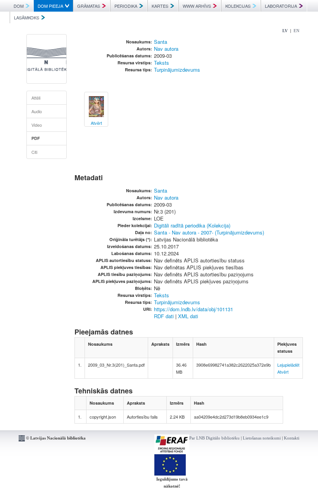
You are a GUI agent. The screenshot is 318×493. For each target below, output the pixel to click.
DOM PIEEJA (50, 6)
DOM (19, 6)
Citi (34, 152)
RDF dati (164, 316)
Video (36, 125)
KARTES (160, 6)
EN (296, 30)
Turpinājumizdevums (177, 69)
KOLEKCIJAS (238, 6)
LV (285, 30)
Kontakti (291, 438)
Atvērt (283, 372)
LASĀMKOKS (26, 17)
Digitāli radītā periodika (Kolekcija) (192, 225)
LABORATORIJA (281, 6)
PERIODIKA (125, 6)
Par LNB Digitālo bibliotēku (214, 438)
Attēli (35, 98)
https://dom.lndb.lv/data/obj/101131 (193, 309)
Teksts (161, 62)
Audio (36, 111)
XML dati (188, 316)
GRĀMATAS (88, 6)
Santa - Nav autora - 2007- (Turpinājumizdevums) (209, 232)
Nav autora (166, 48)
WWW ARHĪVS (197, 6)
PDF (35, 138)
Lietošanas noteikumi (262, 438)
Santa (160, 41)
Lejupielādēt (288, 365)
